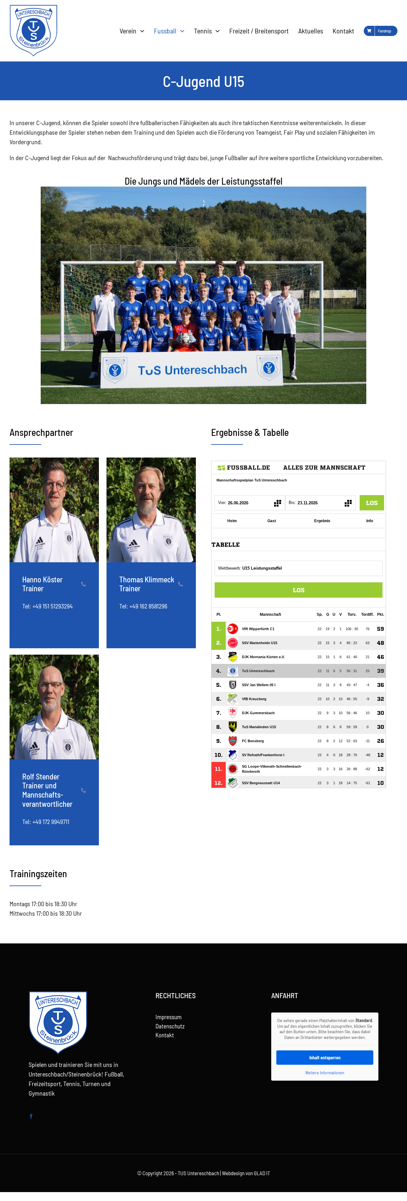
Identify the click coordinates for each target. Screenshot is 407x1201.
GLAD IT (262, 1173)
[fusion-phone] (83, 583)
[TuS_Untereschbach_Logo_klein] (33, 8)
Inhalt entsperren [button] (325, 1057)
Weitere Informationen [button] (324, 1072)
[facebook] (31, 1116)
